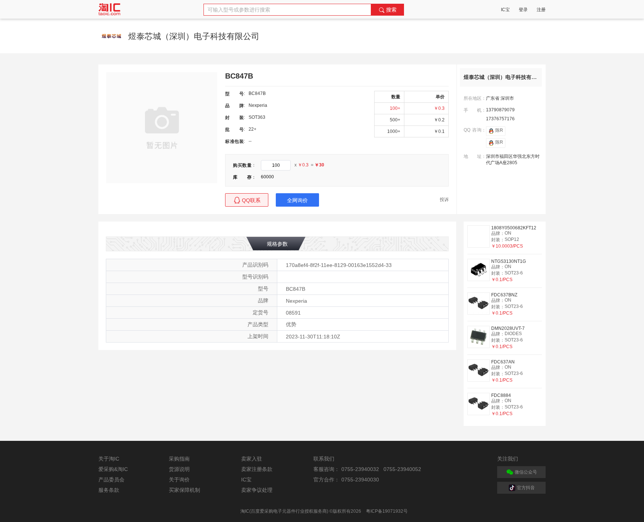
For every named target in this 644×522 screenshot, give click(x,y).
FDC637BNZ (504, 294)
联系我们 (323, 459)
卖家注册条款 (256, 469)
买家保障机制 (184, 490)
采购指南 (179, 459)
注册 (541, 9)
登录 (523, 9)
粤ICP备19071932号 (387, 511)
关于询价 (179, 480)
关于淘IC (108, 459)
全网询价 (297, 200)
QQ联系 (251, 200)
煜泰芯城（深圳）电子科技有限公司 (505, 77)
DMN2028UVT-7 (508, 328)
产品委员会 (111, 480)
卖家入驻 (251, 459)
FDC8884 (501, 395)
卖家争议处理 (256, 490)
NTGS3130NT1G (508, 261)
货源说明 (179, 469)
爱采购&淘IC (113, 469)
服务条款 (108, 490)
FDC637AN (503, 362)
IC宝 (505, 9)
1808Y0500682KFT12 (513, 227)
